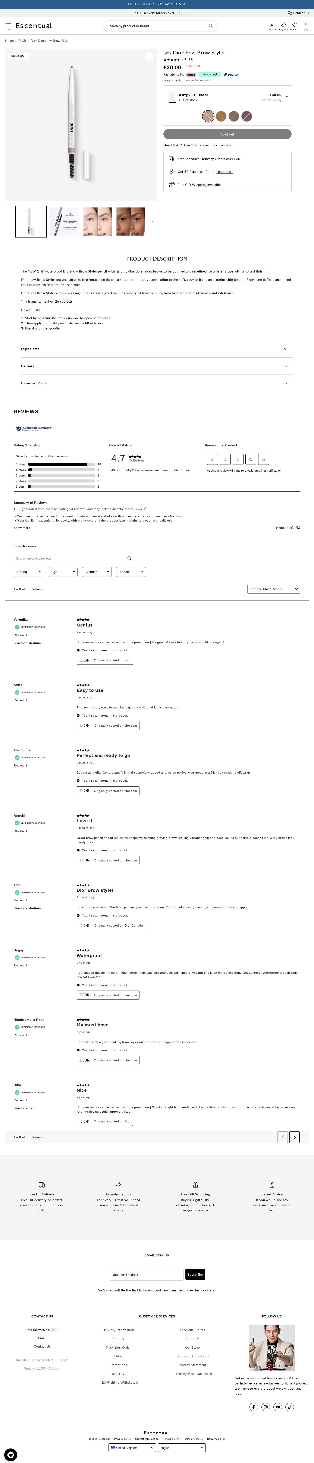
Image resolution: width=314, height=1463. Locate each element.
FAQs (118, 1356)
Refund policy (171, 1438)
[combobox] (160, 26)
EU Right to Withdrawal (120, 1382)
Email (214, 145)
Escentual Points (192, 1330)
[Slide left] (10, 221)
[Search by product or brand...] (210, 26)
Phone (204, 145)
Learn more (224, 171)
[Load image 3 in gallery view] (64, 221)
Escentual (104, 1438)
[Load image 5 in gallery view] (130, 221)
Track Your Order (118, 1347)
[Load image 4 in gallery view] (97, 221)
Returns (118, 1339)
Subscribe (195, 1274)
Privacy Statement (192, 1365)
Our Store (192, 1347)
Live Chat (190, 145)
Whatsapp (227, 145)
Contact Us (42, 1346)
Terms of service (193, 1438)
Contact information (146, 1438)
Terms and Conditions (192, 1356)
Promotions (118, 1365)
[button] (8, 24)
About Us (192, 1339)
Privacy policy (122, 1438)
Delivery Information (118, 1330)
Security (118, 1374)
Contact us (301, 13)
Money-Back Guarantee (194, 1374)
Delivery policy (216, 1438)
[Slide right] (152, 221)
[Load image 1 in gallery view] (31, 221)
